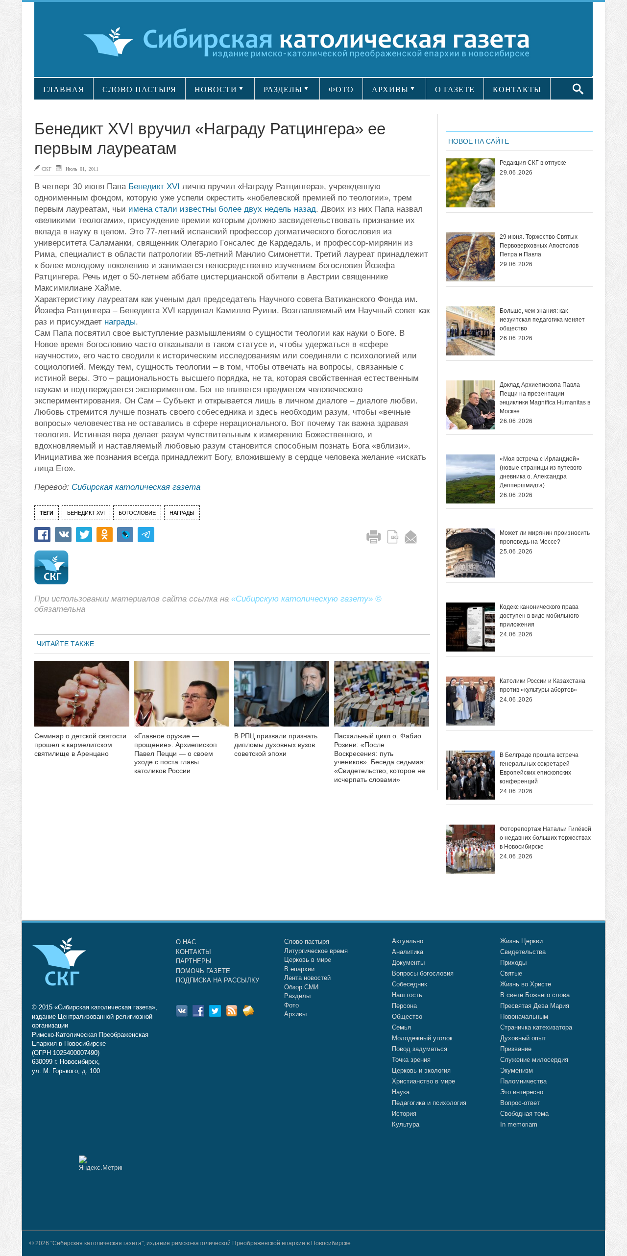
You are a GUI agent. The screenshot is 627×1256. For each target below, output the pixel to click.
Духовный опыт (523, 1038)
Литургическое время (316, 951)
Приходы (513, 962)
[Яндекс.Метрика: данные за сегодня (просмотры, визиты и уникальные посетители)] (100, 1163)
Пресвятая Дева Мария (534, 1005)
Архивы (295, 1014)
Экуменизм (516, 1070)
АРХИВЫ (390, 89)
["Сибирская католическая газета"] (312, 41)
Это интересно (521, 1092)
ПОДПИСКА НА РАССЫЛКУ (217, 980)
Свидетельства (523, 951)
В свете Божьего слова (535, 995)
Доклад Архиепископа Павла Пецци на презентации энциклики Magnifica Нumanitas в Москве (545, 398)
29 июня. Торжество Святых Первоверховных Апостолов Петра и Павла (539, 245)
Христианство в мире (423, 1081)
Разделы (297, 996)
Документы (408, 962)
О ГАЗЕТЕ (455, 89)
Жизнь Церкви (521, 941)
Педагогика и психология (429, 1102)
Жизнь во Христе (525, 984)
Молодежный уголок (422, 1038)
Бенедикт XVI (154, 186)
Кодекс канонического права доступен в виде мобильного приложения (539, 615)
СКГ (46, 168)
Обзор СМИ (301, 987)
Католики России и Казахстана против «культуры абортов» (542, 685)
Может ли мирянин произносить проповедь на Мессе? (545, 537)
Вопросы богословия (423, 973)
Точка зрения (411, 1059)
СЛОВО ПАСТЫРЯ (139, 89)
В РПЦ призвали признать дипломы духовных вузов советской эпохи (275, 744)
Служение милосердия (534, 1059)
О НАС (186, 942)
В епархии (299, 969)
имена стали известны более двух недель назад (222, 209)
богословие (137, 513)
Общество (407, 1016)
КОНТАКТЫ (517, 89)
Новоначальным (524, 1016)
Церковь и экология (421, 1070)
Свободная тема (524, 1113)
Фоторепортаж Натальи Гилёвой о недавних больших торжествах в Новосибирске (545, 838)
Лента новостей (307, 977)
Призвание (515, 1049)
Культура (405, 1124)
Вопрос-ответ (520, 1102)
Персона (404, 1005)
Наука (401, 1092)
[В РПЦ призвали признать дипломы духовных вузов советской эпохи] (281, 700)
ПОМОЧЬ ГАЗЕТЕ (203, 971)
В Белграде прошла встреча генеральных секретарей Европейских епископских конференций (539, 768)
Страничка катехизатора (536, 1027)
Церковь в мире (307, 959)
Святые (511, 973)
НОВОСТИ (215, 89)
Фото (291, 1005)
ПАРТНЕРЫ (194, 961)
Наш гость (407, 995)
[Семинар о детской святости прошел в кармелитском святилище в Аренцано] (81, 700)
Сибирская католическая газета (136, 487)
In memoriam (518, 1124)
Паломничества (523, 1081)
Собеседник (409, 984)
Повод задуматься (419, 1049)
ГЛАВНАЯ (63, 89)
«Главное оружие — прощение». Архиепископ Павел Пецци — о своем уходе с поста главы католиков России (175, 753)
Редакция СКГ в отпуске (533, 162)
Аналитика (407, 951)
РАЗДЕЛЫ (283, 89)
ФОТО (341, 89)
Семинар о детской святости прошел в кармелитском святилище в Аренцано (80, 744)
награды (120, 322)
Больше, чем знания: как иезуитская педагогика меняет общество (542, 319)
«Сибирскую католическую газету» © (306, 598)
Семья (401, 1027)
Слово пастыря (306, 941)
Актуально (407, 941)
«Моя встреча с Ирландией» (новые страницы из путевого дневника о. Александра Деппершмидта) (541, 472)
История (404, 1113)
